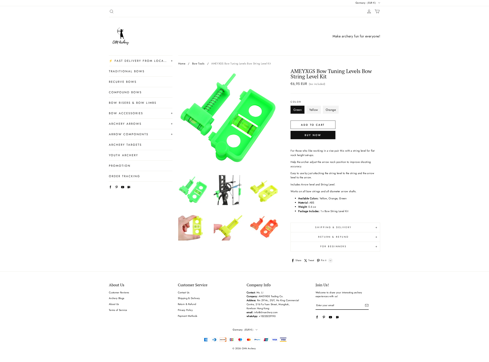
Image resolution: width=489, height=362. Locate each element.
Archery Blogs (116, 298)
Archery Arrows (125, 124)
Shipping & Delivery (189, 298)
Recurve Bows (123, 82)
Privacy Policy (185, 310)
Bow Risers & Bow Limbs (132, 103)
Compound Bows (125, 92)
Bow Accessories (126, 113)
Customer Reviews (119, 292)
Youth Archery (123, 155)
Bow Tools (198, 63)
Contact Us (183, 292)
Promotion (120, 166)
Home (181, 63)
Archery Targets (125, 145)
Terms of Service (118, 310)
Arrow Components (128, 134)
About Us (114, 304)
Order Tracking (124, 176)
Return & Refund (187, 304)
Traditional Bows (127, 71)
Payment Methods (187, 316)
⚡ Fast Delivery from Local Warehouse (138, 61)
